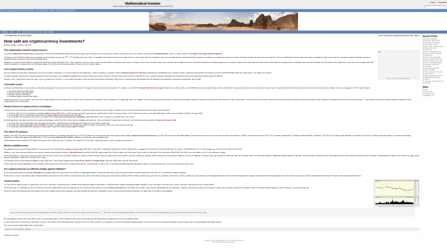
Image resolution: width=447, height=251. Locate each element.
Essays (12, 32)
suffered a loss (49, 113)
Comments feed (429, 93)
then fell (107, 149)
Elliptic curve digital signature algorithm (207, 54)
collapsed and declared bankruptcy (144, 135)
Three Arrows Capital (82, 161)
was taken (41, 123)
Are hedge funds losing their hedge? (18, 35)
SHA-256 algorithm (161, 54)
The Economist (9, 140)
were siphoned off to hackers (62, 137)
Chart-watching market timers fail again (431, 69)
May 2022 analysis (76, 152)
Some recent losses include (166, 120)
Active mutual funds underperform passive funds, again (398, 35)
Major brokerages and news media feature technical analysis (433, 77)
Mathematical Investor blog (23, 54)
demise (197, 156)
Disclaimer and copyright (32, 32)
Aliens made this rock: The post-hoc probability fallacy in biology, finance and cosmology (433, 63)
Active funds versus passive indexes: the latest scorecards (433, 48)
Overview (4, 32)
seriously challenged (33, 172)
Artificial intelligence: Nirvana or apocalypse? (432, 39)
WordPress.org (429, 95)
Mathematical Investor (143, 3)
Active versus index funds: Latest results (433, 72)
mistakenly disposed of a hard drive (134, 73)
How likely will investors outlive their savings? (432, 43)
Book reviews (49, 32)
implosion (27, 164)
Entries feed (428, 91)
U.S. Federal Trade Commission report (150, 88)
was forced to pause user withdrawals (71, 117)
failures (35, 161)
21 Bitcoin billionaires (116, 188)
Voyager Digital (99, 161)
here (132, 188)
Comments (442, 2)
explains (169, 191)
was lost (36, 127)
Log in (426, 89)
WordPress (223, 242)
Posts (433, 2)
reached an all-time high (74, 149)
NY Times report (183, 135)
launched (137, 164)
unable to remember (70, 76)
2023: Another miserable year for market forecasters (433, 58)
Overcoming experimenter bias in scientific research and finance (433, 53)
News (18, 32)
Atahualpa (232, 242)
